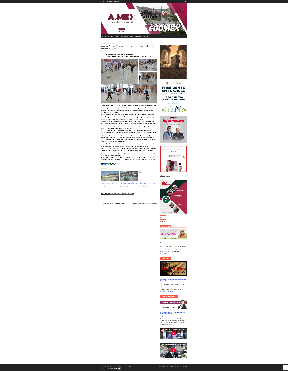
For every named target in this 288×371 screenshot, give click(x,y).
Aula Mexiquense (128, 366)
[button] (120, 71)
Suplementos (116, 1)
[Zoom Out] (161, 219)
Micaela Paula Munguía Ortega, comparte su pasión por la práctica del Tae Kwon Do (128, 183)
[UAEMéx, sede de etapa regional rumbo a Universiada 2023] (110, 176)
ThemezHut (184, 366)
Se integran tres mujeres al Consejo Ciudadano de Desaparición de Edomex (172, 313)
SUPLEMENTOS (124, 36)
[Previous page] (161, 215)
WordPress (169, 366)
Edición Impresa (109, 1)
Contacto (146, 36)
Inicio (103, 1)
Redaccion (113, 51)
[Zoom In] (164, 219)
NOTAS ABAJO (119, 193)
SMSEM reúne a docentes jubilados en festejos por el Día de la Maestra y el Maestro (173, 280)
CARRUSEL (112, 193)
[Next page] (164, 215)
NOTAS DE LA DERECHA (128, 193)
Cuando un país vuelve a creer (167, 243)
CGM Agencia (114, 368)
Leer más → (163, 253)
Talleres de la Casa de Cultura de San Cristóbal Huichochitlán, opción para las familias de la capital (147, 183)
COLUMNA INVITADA (135, 36)
